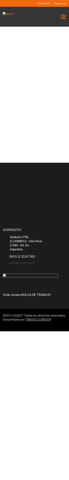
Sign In (30, 473)
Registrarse (60, 3)
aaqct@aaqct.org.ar (22, 262)
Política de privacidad (41, 428)
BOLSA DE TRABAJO (36, 294)
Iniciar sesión (43, 3)
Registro (20, 473)
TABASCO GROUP (38, 319)
